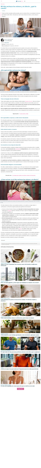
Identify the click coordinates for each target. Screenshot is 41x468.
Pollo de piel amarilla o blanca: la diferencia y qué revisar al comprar (17, 318)
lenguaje (9, 210)
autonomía (17, 148)
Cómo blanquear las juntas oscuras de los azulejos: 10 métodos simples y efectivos (19, 300)
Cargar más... (20, 388)
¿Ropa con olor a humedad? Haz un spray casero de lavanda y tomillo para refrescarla (19, 265)
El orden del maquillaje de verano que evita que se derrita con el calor (18, 386)
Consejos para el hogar (5, 263)
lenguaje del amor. (29, 101)
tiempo (20, 228)
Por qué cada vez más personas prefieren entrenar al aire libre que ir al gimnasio (20, 352)
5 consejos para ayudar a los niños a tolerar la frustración (23, 175)
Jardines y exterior (4, 281)
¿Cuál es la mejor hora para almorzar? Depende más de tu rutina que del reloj (19, 369)
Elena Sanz (10, 40)
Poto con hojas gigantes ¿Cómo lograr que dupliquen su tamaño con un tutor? (20, 282)
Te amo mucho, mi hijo (23, 113)
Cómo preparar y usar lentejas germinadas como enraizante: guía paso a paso (20, 335)
